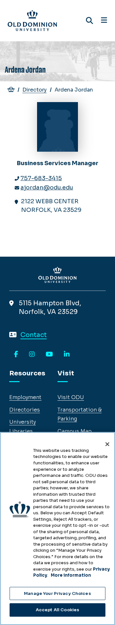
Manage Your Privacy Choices (57, 593)
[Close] (107, 444)
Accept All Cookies (57, 610)
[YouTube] (49, 354)
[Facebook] (16, 354)
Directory (34, 89)
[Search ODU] (89, 20)
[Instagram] (32, 354)
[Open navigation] (104, 20)
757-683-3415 (41, 178)
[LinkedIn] (67, 354)
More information (71, 575)
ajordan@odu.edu (46, 187)
